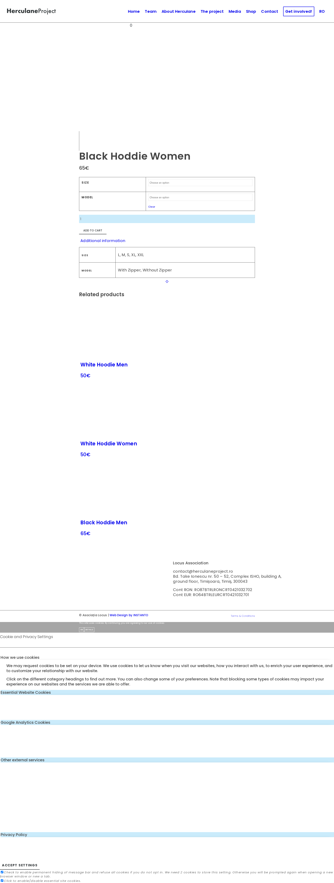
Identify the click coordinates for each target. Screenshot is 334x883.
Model (87, 197)
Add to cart (92, 230)
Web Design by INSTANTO (129, 615)
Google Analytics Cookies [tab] (25, 722)
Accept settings (20, 865)
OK (81, 629)
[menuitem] (133, 11)
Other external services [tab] (22, 759)
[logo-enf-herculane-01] (31, 11)
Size (85, 183)
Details (89, 629)
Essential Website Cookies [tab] (26, 692)
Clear (151, 207)
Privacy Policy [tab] (14, 834)
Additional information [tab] (102, 240)
